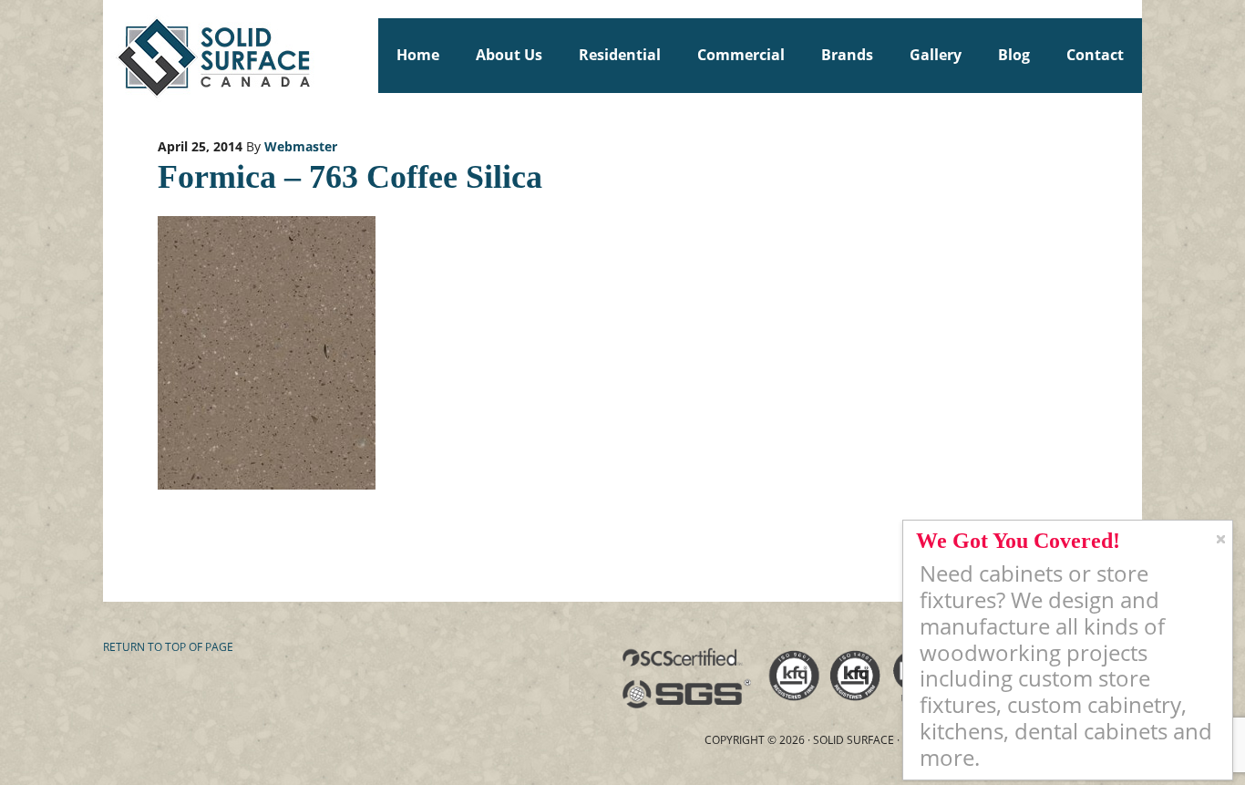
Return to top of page (168, 647)
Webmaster (300, 146)
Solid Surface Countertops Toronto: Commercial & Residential (111, 54)
